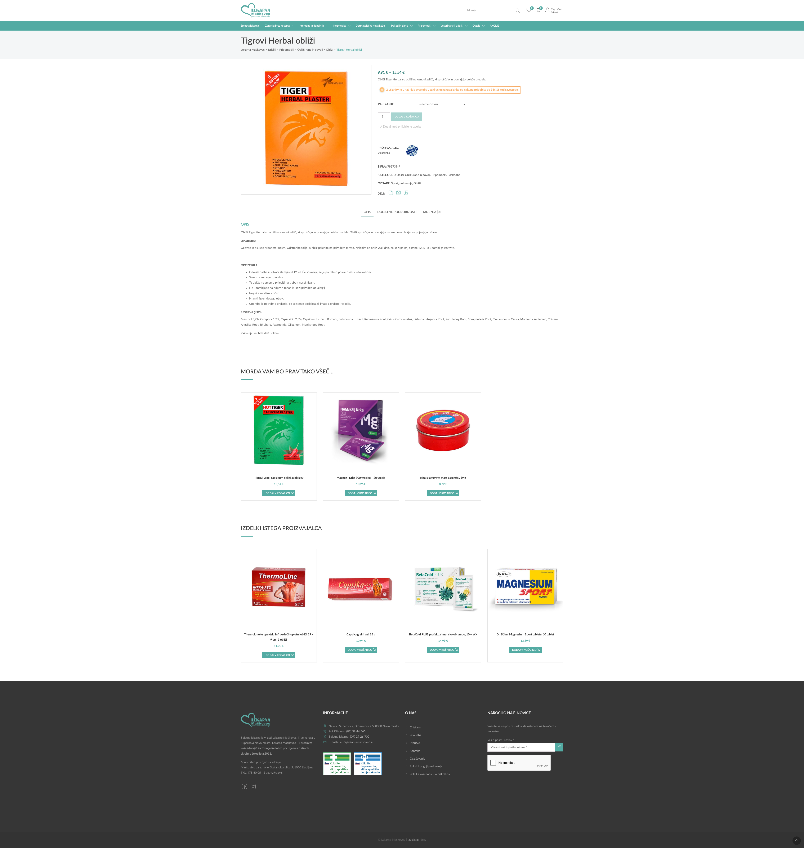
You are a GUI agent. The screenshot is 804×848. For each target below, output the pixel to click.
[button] (399, 126)
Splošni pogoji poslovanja (426, 766)
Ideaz (423, 839)
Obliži (400, 175)
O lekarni (415, 727)
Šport (394, 183)
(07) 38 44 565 (356, 731)
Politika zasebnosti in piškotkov (430, 774)
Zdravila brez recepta (277, 26)
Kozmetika (339, 26)
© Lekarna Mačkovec (391, 839)
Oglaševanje (417, 758)
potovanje (405, 183)
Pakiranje (386, 104)
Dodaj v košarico (406, 116)
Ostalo (476, 26)
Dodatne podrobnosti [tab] (396, 212)
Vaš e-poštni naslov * (500, 740)
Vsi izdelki (384, 153)
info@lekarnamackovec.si (356, 742)
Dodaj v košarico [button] (277, 493)
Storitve (415, 743)
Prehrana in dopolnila (311, 26)
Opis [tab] (367, 212)
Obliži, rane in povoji (417, 175)
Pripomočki (424, 26)
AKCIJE (494, 26)
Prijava (554, 12)
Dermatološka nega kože (370, 26)
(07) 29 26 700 (359, 736)
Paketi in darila (399, 26)
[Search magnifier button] (517, 10)
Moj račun (556, 9)
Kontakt (415, 751)
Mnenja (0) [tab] (432, 212)
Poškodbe (453, 175)
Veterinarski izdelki (452, 26)
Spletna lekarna (250, 26)
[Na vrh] (796, 840)
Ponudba (415, 735)
